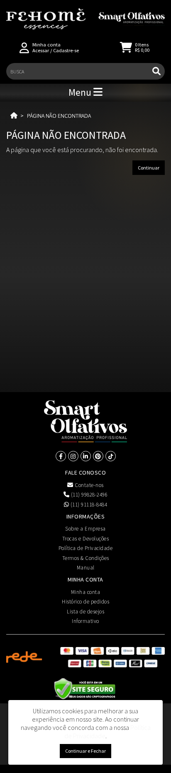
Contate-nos (88, 485)
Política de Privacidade (86, 548)
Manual (86, 567)
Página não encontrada (59, 115)
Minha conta (85, 592)
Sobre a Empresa (85, 528)
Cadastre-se (66, 50)
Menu (80, 92)
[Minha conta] (24, 47)
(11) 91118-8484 (88, 504)
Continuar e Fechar (85, 751)
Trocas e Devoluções (85, 538)
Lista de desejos (85, 611)
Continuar (148, 168)
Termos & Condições (85, 558)
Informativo (85, 621)
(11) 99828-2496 (88, 494)
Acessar (40, 50)
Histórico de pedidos (85, 601)
